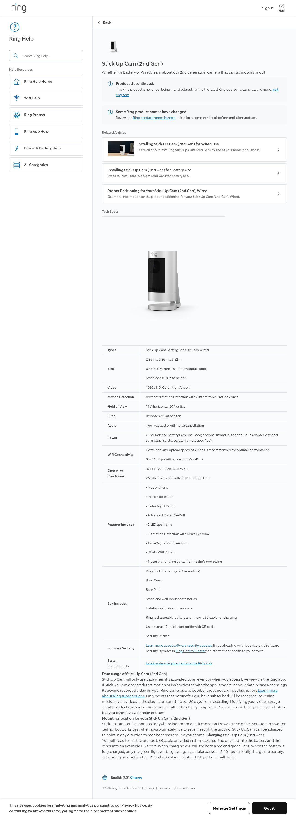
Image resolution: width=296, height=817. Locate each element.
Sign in (267, 8)
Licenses (164, 788)
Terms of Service (185, 788)
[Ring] (19, 8)
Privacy (149, 788)
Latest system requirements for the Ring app (179, 663)
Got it (269, 808)
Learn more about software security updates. (179, 645)
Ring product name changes (154, 118)
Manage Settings (229, 808)
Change (136, 777)
